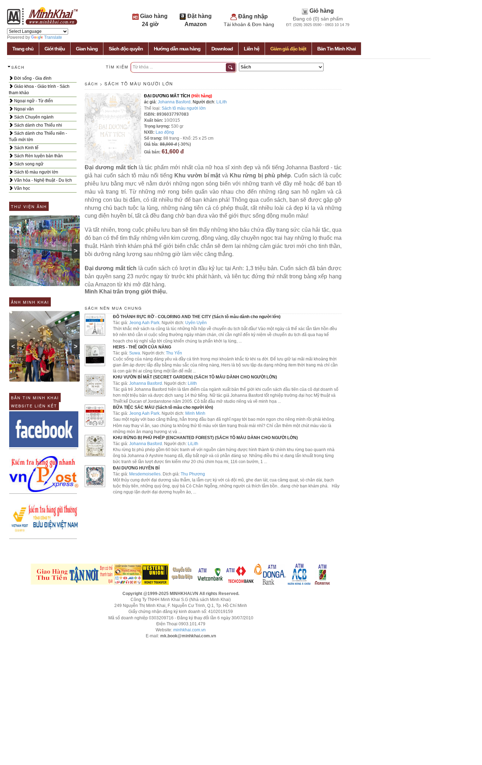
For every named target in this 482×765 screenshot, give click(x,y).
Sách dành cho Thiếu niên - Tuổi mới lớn (38, 136)
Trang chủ (23, 48)
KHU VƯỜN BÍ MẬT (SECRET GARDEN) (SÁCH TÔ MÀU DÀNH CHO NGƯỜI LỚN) (195, 377)
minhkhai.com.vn (189, 629)
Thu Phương (193, 474)
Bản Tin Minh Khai (336, 48)
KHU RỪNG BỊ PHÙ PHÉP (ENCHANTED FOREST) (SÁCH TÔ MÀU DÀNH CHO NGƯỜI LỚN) (205, 437)
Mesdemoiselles (145, 474)
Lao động (165, 132)
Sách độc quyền (126, 48)
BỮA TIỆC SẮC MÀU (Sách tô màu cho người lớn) (163, 407)
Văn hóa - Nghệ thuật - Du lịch (42, 180)
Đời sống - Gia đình (32, 78)
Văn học (21, 188)
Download (222, 48)
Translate (53, 37)
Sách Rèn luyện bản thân (38, 155)
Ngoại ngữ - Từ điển (33, 100)
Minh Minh (195, 413)
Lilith (192, 383)
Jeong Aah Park (144, 322)
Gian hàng (87, 48)
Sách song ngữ (28, 164)
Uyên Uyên (196, 322)
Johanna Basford (174, 101)
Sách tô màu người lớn (35, 172)
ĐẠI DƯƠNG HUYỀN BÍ (136, 468)
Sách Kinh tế (25, 147)
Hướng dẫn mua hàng (177, 48)
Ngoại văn (23, 109)
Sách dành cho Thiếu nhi (37, 125)
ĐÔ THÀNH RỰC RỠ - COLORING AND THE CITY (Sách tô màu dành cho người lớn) (197, 316)
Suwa (134, 353)
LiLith (221, 101)
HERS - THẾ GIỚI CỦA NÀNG (142, 347)
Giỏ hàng (321, 11)
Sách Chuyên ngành (33, 117)
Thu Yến (174, 353)
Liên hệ (251, 48)
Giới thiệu (54, 48)
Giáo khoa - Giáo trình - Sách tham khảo (39, 89)
